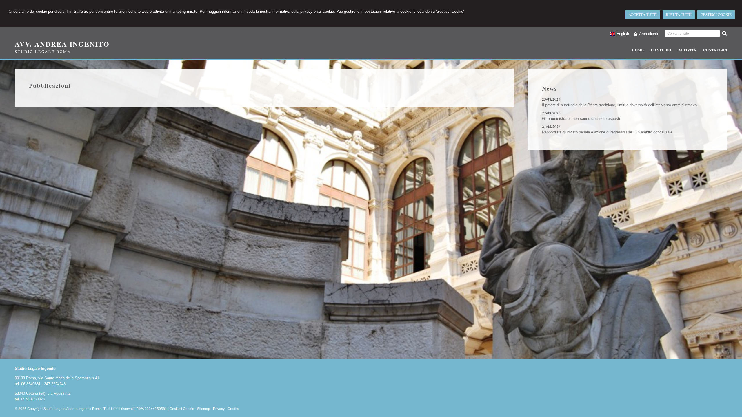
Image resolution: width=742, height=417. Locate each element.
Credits (233, 409)
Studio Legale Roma (43, 51)
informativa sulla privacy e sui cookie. (303, 11)
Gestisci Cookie (182, 409)
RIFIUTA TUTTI (679, 14)
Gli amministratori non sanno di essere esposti (581, 118)
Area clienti (648, 34)
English (622, 34)
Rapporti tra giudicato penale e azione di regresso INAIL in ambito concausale (607, 132)
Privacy (219, 409)
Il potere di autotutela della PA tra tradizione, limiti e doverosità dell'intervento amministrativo (619, 105)
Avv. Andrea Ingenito (62, 44)
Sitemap (203, 409)
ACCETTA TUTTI (642, 14)
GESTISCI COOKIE (716, 14)
